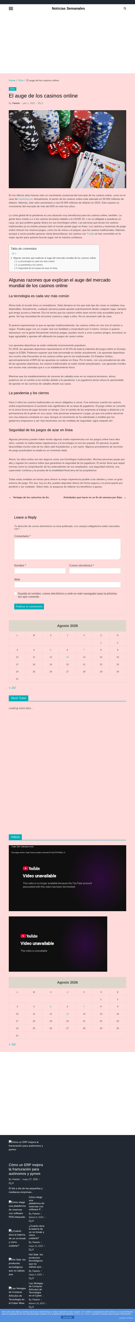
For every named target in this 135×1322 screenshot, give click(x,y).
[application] (67, 878)
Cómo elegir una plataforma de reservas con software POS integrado (36, 1203)
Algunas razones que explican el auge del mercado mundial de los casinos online (54, 258)
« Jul (12, 687)
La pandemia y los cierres (30, 265)
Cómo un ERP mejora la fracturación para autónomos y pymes (26, 1169)
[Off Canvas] (11, 8)
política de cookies (82, 1314)
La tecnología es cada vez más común (36, 261)
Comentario (22, 536)
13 (67, 657)
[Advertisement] (72, 42)
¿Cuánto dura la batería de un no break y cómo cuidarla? (36, 1232)
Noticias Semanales (68, 8)
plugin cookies (126, 1318)
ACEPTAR (67, 1317)
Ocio (12, 89)
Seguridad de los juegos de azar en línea (37, 268)
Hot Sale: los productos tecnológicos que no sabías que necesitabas (36, 1260)
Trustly (90, 233)
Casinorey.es (25, 199)
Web (17, 579)
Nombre (20, 565)
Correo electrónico (81, 565)
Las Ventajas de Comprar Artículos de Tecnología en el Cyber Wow (36, 1289)
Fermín (16, 103)
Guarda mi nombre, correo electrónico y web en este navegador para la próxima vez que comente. (67, 595)
